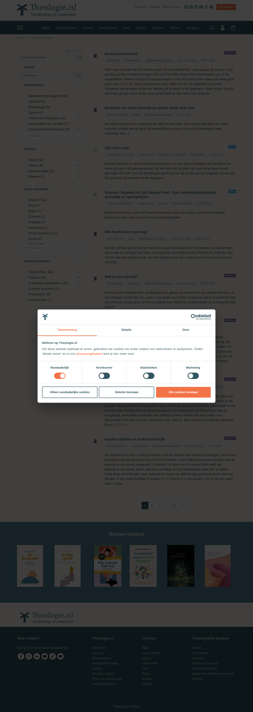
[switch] (104, 376)
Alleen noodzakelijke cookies (70, 392)
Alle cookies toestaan (183, 392)
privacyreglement (89, 354)
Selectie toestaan (126, 392)
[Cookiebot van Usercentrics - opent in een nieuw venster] (194, 317)
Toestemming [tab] (67, 330)
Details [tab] (126, 330)
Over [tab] (185, 330)
